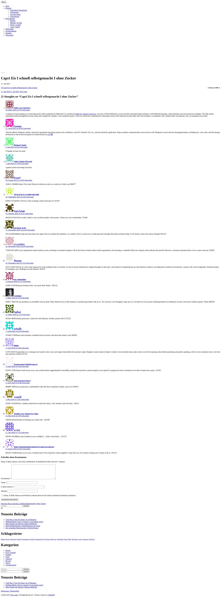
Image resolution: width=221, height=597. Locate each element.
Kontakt (8, 33)
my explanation (20, 279)
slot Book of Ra (20, 228)
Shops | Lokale (15, 25)
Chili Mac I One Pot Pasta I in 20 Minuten (21, 520)
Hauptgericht (38, 539)
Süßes (69, 539)
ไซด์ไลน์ (17, 312)
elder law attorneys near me (86, 114)
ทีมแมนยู (17, 261)
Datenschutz (14, 591)
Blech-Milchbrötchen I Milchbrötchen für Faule (23, 526)
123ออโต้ (17, 397)
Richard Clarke (20, 145)
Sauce (55, 539)
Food (7, 557)
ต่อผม (16, 346)
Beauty (8, 550)
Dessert (7, 539)
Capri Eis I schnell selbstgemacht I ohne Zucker (23, 504)
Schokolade (60, 539)
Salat (51, 539)
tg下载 (50, 134)
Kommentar (6, 478)
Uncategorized (11, 565)
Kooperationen (11, 31)
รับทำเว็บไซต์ (19, 211)
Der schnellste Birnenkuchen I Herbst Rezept (22, 528)
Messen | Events (16, 23)
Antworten (26, 110)
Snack (65, 539)
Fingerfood (13, 539)
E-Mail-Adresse (7, 487)
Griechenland (25, 539)
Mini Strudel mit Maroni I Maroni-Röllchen (21, 524)
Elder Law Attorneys (22, 108)
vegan (80, 539)
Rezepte (8, 8)
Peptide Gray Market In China (26, 414)
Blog (7, 6)
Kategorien (10, 29)
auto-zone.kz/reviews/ (22, 381)
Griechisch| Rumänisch (18, 10)
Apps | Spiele (15, 27)
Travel (8, 563)
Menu (4, 2)
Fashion (8, 555)
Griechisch (32, 539)
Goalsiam (17, 296)
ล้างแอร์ (17, 178)
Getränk (19, 539)
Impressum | (5, 591)
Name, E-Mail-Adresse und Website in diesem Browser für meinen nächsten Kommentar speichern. (40, 495)
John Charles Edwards (23, 161)
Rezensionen (10, 19)
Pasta (44, 539)
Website (4, 491)
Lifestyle (9, 559)
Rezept (48, 539)
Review (8, 561)
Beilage (3, 539)
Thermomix (14, 12)
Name (4, 483)
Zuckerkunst (14, 17)
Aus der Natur (15, 14)
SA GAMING (19, 244)
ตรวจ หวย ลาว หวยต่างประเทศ (26, 195)
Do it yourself (11, 553)
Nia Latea (23, 92)
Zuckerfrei (92, 539)
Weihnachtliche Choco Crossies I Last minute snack (24, 522)
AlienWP (51, 595)
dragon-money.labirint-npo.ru (25, 364)
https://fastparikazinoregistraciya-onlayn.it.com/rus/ (34, 447)
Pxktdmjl (17, 126)
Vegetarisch (85, 539)
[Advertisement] (110, 54)
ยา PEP (17, 430)
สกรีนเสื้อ (18, 329)
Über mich (9, 35)
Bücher (12, 21)
